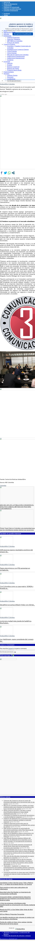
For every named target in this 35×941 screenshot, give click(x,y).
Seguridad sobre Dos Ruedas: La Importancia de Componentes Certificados (15, 893)
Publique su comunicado (11, 7)
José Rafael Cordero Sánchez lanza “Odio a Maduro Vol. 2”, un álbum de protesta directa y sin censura (16, 883)
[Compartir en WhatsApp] (9, 172)
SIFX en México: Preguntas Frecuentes (12, 914)
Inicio (5, 30)
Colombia (3, 485)
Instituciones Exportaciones (16, 56)
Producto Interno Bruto (14, 70)
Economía (7, 61)
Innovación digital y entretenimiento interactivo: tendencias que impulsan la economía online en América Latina (15, 898)
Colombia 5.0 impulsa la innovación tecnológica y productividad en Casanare (19, 816)
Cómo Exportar (12, 51)
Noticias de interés (9, 32)
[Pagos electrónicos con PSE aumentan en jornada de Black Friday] (6, 563)
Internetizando (22, 939)
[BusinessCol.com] (6, 18)
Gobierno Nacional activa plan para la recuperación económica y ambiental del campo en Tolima (19, 825)
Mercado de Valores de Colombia (17, 54)
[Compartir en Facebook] (1, 172)
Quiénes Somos (12, 75)
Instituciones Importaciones (15, 58)
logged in (11, 648)
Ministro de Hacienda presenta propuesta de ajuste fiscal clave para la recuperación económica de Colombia (18, 846)
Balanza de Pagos (13, 68)
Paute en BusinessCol (10, 4)
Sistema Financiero (13, 37)
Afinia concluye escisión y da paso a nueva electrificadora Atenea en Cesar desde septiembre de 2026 (17, 812)
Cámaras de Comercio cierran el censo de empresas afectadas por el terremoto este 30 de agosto (19, 802)
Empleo (9, 65)
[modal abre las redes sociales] (13, 172)
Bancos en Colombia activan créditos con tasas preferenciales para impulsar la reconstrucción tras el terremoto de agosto (19, 807)
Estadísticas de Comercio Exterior (18, 49)
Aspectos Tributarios (13, 39)
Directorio (10, 77)
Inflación (10, 63)
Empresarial (7, 36)
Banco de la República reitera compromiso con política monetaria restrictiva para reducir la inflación (19, 834)
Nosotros (6, 73)
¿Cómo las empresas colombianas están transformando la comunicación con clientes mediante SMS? (17, 904)
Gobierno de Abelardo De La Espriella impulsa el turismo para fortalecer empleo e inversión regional (19, 820)
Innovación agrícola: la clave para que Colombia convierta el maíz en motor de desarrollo (19, 873)
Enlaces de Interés (13, 42)
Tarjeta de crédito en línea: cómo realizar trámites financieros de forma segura (16, 922)
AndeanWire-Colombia (7, 84)
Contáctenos (8, 5)
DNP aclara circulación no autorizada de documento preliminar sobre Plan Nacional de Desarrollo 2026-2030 (18, 829)
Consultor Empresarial (11, 10)
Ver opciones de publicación (23, 34)
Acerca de (7, 2)
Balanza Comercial (13, 67)
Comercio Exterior (9, 44)
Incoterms (10, 60)
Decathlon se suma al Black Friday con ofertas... (17, 605)
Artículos (6, 34)
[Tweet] (5, 172)
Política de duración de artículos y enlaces (17, 935)
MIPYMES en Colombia (14, 41)
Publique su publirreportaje (12, 9)
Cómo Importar (12, 53)
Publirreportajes (9, 72)
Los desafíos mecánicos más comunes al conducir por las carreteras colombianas (17, 918)
